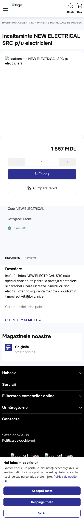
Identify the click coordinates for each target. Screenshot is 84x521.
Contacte (11, 419)
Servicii (9, 384)
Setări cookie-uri (15, 435)
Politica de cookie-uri (18, 440)
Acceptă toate (42, 491)
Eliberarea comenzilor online (28, 396)
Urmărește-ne (15, 407)
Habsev (9, 373)
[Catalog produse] (5, 8)
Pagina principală (14, 23)
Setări (42, 513)
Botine (27, 219)
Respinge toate (42, 502)
